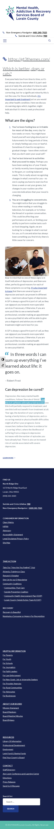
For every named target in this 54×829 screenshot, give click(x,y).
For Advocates (9, 691)
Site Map (6, 542)
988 (45, 35)
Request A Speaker (11, 575)
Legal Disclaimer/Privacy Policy (16, 538)
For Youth (7, 659)
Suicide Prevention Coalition (16, 592)
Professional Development (14, 745)
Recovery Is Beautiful (12, 612)
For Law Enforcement (12, 675)
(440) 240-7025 (35, 508)
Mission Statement (11, 708)
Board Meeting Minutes (13, 716)
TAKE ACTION (9, 561)
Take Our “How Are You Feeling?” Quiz (19, 567)
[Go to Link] (27, 15)
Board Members (9, 712)
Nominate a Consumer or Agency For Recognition (24, 616)
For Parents (8, 655)
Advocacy (7, 530)
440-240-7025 (40, 32)
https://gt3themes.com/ (29, 58)
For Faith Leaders (10, 671)
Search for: (8, 796)
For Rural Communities (12, 687)
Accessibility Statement (13, 534)
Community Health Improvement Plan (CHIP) (23, 596)
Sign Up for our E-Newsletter (15, 579)
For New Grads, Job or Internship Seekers (20, 679)
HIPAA (5, 526)
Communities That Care (14, 588)
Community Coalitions (12, 583)
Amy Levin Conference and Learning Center (21, 774)
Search (10, 809)
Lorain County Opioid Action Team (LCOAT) (22, 600)
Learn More (8, 458)
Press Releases (9, 782)
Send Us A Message (11, 786)
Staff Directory (9, 769)
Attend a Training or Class (14, 571)
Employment (8, 749)
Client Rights (8, 522)
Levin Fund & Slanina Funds (14, 753)
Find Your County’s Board (14, 757)
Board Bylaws (8, 720)
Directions (7, 778)
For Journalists (9, 667)
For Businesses (9, 696)
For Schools (8, 663)
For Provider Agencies (12, 683)
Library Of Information (12, 741)
